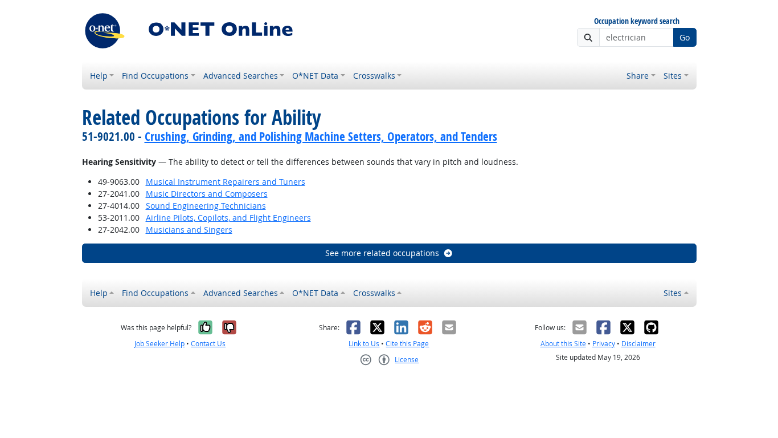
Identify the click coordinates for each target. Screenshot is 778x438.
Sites (673, 75)
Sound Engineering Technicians (206, 205)
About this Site (563, 343)
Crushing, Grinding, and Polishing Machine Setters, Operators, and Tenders (321, 136)
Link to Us (364, 343)
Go (684, 37)
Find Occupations (155, 75)
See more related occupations (382, 253)
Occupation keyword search (636, 21)
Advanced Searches (240, 75)
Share (638, 75)
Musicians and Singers (189, 229)
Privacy (603, 343)
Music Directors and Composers (207, 193)
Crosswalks (374, 75)
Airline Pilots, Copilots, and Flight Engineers (228, 217)
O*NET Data (315, 75)
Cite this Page (407, 343)
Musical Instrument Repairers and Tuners (225, 181)
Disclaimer (638, 343)
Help (99, 75)
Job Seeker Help (159, 343)
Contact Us (208, 343)
